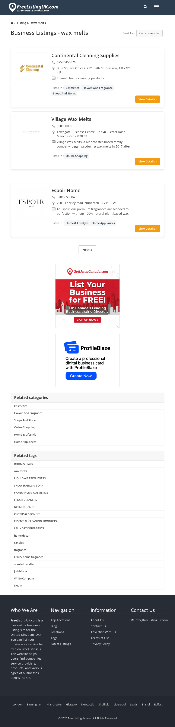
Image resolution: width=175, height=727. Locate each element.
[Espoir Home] (31, 203)
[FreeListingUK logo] (32, 7)
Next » (87, 250)
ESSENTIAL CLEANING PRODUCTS (35, 521)
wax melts (20, 471)
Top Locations (60, 620)
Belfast (158, 704)
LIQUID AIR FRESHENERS (30, 478)
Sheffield (103, 704)
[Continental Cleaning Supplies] (31, 68)
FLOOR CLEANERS (25, 500)
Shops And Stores (64, 93)
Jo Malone (20, 571)
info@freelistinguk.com (151, 620)
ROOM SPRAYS (23, 464)
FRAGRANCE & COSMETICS (31, 492)
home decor (21, 535)
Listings (22, 23)
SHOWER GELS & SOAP (28, 485)
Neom (18, 585)
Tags (54, 638)
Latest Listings (61, 644)
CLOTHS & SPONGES (27, 514)
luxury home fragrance (28, 557)
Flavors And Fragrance (97, 88)
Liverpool (120, 704)
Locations (57, 632)
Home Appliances (103, 223)
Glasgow (71, 704)
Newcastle (87, 704)
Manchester (54, 704)
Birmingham (34, 704)
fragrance (20, 550)
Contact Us (98, 626)
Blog (54, 626)
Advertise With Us (103, 632)
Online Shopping (77, 156)
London (18, 704)
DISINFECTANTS (24, 507)
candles (19, 543)
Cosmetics (72, 88)
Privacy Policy (100, 644)
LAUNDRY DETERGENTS (29, 528)
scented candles (24, 564)
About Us (97, 620)
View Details (147, 99)
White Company (24, 578)
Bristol (146, 704)
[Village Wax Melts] (31, 132)
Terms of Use (100, 638)
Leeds (133, 704)
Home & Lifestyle (77, 223)
